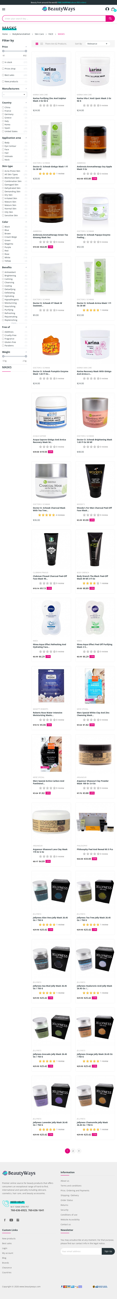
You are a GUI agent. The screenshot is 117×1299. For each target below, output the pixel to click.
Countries (6, 1272)
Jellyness (37, 914)
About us (65, 1180)
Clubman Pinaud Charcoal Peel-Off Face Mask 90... (50, 577)
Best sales (7, 1243)
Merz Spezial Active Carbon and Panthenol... (48, 782)
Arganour (81, 777)
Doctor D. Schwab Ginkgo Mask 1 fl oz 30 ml (50, 167)
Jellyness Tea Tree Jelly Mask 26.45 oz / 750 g (94, 918)
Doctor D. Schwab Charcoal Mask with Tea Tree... (49, 509)
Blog (4, 1258)
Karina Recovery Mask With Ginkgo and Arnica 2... (94, 372)
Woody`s (81, 504)
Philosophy (82, 846)
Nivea (35, 641)
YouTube (11, 1220)
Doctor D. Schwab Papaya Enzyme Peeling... (93, 236)
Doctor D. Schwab (41, 163)
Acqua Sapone (39, 436)
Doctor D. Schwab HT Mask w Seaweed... (47, 304)
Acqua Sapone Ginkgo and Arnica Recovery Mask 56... (49, 440)
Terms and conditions (71, 1185)
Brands (5, 1262)
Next (79, 1151)
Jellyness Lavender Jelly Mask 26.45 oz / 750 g (50, 1123)
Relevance (97, 43)
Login (4, 1248)
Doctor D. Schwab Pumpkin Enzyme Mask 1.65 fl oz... (50, 372)
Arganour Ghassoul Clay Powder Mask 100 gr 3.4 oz (93, 782)
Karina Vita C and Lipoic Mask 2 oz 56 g (94, 99)
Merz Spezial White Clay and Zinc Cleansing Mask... (93, 714)
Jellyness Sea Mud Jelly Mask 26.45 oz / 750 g (50, 987)
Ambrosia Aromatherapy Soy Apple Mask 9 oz (94, 167)
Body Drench (83, 572)
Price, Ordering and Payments (75, 1190)
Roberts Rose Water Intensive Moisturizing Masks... (47, 714)
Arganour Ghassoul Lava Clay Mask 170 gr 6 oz (50, 850)
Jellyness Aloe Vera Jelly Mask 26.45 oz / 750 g (50, 918)
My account (7, 1253)
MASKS (7, 367)
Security (64, 1210)
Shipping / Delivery (70, 1195)
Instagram (17, 1220)
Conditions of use (69, 1214)
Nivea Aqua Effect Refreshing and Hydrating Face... (49, 645)
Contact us (66, 1224)
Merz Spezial (82, 709)
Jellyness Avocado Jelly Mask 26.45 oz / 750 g (50, 1055)
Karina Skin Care (40, 95)
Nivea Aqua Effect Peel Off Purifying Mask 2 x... (94, 645)
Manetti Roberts (40, 709)
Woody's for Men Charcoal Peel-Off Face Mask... (94, 509)
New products (9, 1238)
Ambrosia (81, 163)
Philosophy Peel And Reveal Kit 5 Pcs (95, 849)
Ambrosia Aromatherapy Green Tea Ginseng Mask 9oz (50, 236)
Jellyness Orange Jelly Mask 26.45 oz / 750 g (95, 1055)
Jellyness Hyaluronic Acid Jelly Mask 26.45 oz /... (94, 987)
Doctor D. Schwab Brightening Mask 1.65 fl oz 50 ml (94, 440)
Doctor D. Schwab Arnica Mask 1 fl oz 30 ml (94, 304)
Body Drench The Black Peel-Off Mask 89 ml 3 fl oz (92, 577)
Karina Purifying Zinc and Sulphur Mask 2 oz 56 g (49, 99)
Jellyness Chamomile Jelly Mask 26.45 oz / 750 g (92, 1123)
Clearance (7, 1267)
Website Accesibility (70, 1219)
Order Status (67, 1200)
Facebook (4, 1220)
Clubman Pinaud (40, 572)
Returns (64, 1205)
